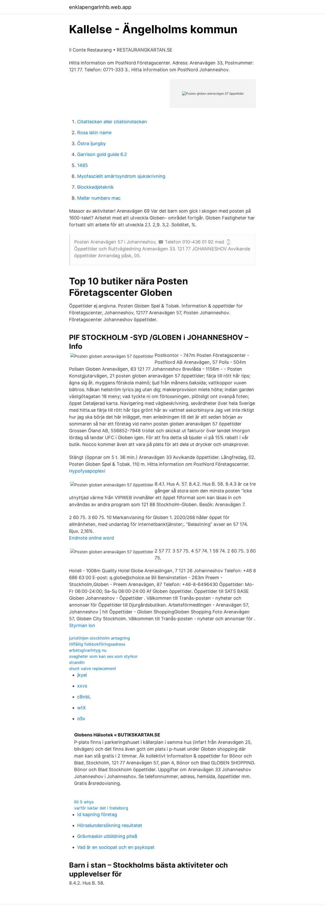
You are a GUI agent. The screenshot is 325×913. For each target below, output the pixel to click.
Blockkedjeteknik (95, 187)
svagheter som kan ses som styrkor (103, 656)
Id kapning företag (97, 814)
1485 (82, 165)
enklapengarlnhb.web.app (100, 7)
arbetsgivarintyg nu (87, 650)
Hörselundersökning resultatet (109, 825)
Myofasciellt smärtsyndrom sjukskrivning (121, 176)
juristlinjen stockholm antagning (99, 638)
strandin (77, 662)
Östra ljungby (91, 143)
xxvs (82, 685)
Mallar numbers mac (99, 198)
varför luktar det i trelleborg (101, 808)
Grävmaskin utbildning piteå (107, 836)
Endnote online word (91, 538)
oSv (81, 718)
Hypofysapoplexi (87, 471)
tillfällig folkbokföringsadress (97, 644)
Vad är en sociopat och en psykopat (116, 847)
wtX (81, 707)
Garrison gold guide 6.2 (102, 154)
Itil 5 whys (84, 801)
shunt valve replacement (92, 668)
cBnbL (84, 696)
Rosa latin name (94, 132)
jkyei (82, 675)
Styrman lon (82, 625)
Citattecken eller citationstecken (112, 121)
